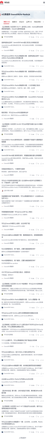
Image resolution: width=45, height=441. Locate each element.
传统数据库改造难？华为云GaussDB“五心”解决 (17, 212)
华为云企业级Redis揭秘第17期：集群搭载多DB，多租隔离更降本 (22, 236)
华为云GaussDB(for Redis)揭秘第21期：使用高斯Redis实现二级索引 (22, 72)
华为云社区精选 (8, 37)
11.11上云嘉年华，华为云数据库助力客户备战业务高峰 (19, 340)
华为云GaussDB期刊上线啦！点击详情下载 (16, 223)
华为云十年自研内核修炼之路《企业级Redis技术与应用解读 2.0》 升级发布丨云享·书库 (22, 181)
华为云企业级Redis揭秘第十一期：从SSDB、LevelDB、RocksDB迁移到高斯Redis (22, 423)
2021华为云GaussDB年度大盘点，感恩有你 (16, 272)
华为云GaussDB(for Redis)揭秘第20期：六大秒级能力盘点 (21, 85)
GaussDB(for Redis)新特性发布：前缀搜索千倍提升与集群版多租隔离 (22, 141)
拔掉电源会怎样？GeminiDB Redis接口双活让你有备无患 (20, 42)
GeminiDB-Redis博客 (10, 66)
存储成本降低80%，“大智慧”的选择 (13, 169)
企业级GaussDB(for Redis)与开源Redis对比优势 (17, 379)
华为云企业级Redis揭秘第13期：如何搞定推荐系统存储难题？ (22, 365)
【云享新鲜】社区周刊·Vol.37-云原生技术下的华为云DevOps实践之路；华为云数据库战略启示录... (22, 326)
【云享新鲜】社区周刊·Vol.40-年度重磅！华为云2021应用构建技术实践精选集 (22, 285)
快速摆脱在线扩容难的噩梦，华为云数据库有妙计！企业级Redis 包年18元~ (22, 197)
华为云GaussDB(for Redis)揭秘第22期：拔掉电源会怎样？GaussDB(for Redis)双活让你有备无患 (22, 57)
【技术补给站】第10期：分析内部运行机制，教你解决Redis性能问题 (22, 392)
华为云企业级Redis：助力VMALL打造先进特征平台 (18, 352)
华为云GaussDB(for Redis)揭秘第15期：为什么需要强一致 (21, 299)
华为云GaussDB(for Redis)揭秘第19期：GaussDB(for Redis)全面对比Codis (22, 98)
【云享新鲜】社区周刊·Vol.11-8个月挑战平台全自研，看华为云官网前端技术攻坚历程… (22, 407)
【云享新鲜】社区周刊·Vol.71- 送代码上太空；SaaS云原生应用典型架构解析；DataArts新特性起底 (22, 28)
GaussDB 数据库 (9, 50)
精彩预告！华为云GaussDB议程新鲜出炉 (15, 112)
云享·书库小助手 (8, 190)
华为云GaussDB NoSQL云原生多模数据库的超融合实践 (20, 313)
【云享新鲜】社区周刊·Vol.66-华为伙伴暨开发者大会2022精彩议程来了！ (22, 125)
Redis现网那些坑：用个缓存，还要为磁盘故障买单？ (19, 249)
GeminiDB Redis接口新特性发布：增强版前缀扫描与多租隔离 (22, 155)
